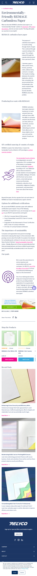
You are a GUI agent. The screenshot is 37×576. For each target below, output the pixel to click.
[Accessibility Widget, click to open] (34, 288)
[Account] (30, 2)
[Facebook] (15, 540)
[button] (2, 2)
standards (30, 166)
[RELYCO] (18, 2)
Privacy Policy (25, 568)
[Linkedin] (22, 540)
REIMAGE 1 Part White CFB (9, 351)
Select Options (9, 359)
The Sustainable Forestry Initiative (25, 158)
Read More (5, 415)
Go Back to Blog (8, 8)
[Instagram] (18, 540)
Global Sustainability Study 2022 (24, 242)
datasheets (25, 27)
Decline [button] (22, 572)
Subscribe (18, 534)
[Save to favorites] (15, 332)
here (17, 192)
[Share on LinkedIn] (16, 317)
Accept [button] (14, 572)
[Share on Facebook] (13, 317)
